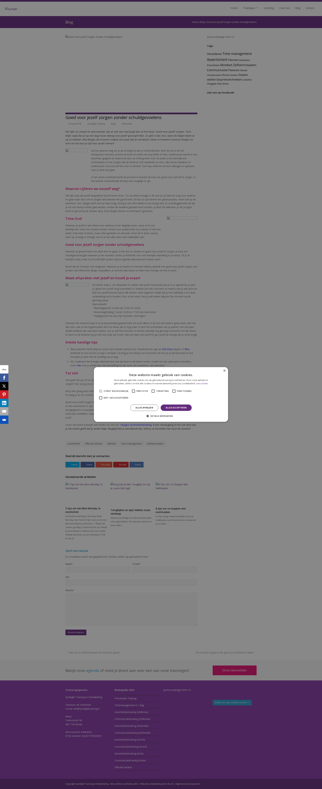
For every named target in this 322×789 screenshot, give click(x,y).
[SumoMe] (4, 419)
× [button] (224, 370)
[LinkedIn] (4, 403)
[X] (4, 386)
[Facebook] (4, 378)
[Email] (4, 411)
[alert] (161, 394)
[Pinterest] (4, 394)
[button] (161, 416)
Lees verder (202, 383)
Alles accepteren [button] (176, 407)
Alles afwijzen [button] (144, 407)
